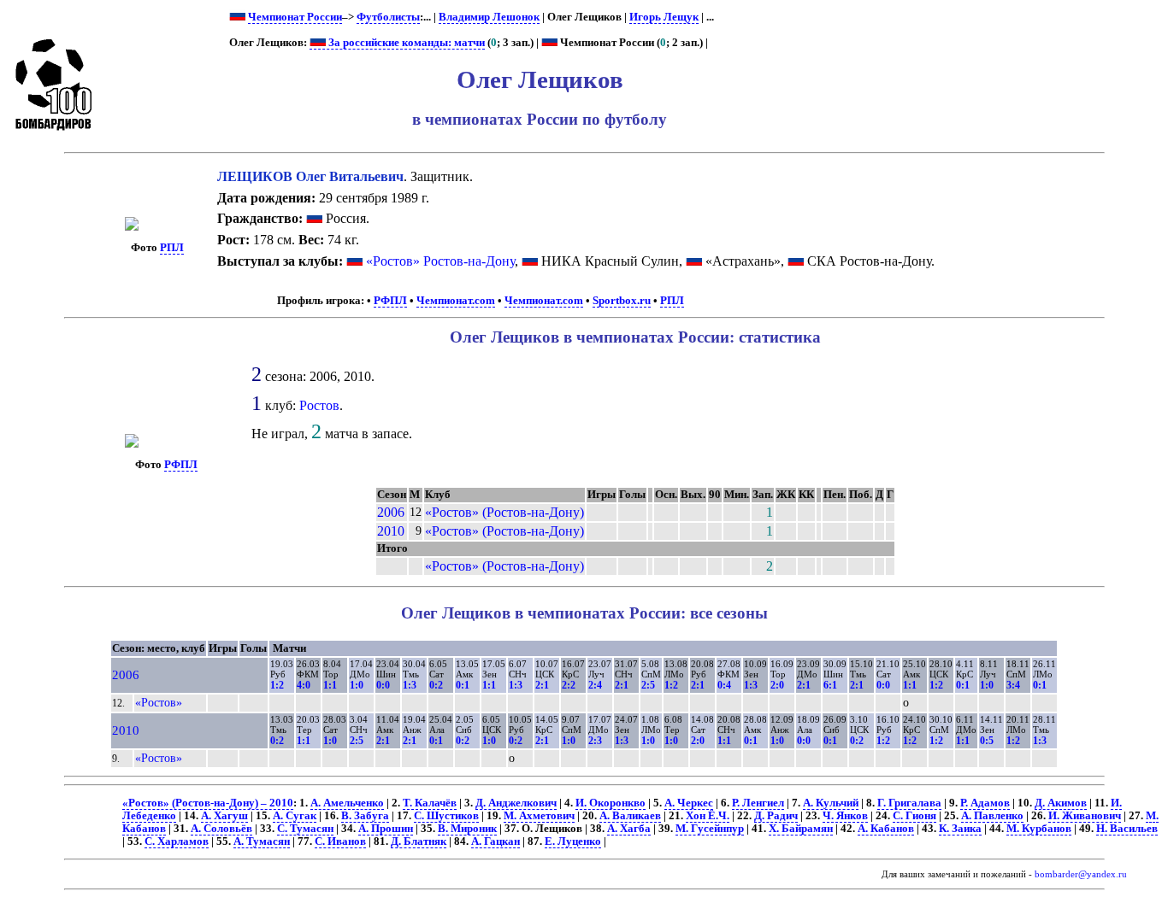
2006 (390, 512)
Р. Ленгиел (758, 803)
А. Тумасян (261, 841)
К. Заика (960, 829)
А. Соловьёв (221, 829)
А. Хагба (629, 829)
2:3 (595, 741)
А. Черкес (688, 803)
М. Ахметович (539, 816)
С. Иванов (340, 841)
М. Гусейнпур (709, 829)
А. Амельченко (347, 803)
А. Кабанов (886, 829)
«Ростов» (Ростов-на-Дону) (504, 512)
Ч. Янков (845, 816)
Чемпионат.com (455, 301)
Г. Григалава (909, 803)
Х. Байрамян (801, 829)
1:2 (277, 685)
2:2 (568, 685)
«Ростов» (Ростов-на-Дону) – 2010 (207, 803)
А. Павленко (992, 816)
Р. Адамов (985, 803)
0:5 (987, 741)
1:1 (330, 685)
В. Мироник (467, 829)
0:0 (383, 685)
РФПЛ (390, 301)
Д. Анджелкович (516, 803)
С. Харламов (177, 841)
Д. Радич (776, 816)
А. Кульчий (830, 803)
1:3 (409, 685)
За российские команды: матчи (405, 43)
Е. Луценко (573, 841)
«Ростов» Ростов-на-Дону (440, 261)
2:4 (595, 685)
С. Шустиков (446, 816)
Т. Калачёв (430, 803)
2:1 (542, 685)
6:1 (830, 685)
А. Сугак (294, 816)
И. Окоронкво (610, 803)
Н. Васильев (1127, 829)
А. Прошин (385, 829)
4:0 (303, 685)
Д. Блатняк (418, 841)
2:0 (777, 685)
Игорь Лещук (664, 17)
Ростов (319, 405)
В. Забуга (365, 816)
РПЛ (172, 248)
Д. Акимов (1061, 803)
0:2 (436, 685)
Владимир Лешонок (489, 17)
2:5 (648, 685)
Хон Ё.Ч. (707, 816)
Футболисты (388, 17)
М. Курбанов (1038, 829)
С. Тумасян (305, 829)
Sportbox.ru (622, 301)
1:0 (356, 685)
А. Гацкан (495, 841)
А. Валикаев (630, 816)
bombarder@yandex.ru (1081, 874)
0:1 (462, 685)
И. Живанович (1084, 816)
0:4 (724, 685)
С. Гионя (914, 816)
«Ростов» (158, 702)
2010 (390, 531)
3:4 (1013, 685)
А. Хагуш (224, 816)
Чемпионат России (295, 17)
